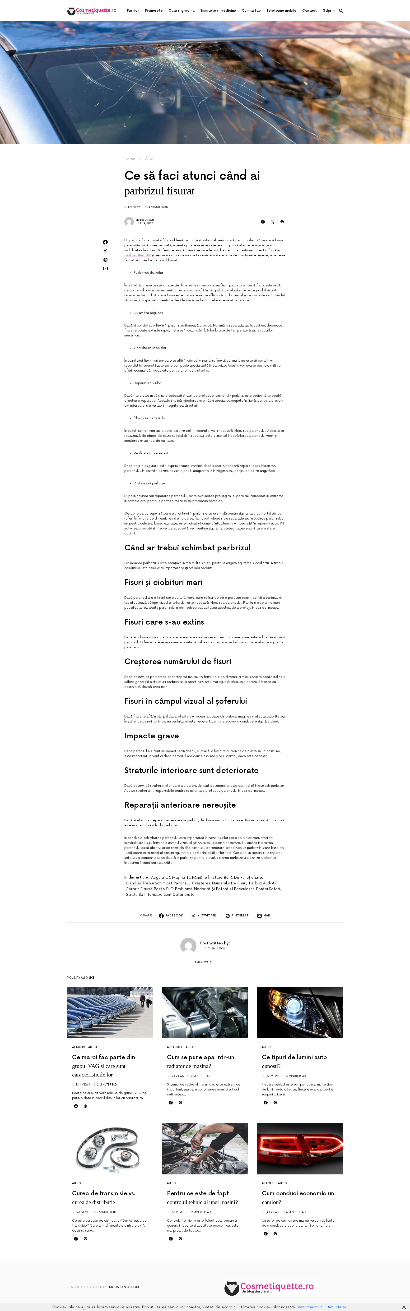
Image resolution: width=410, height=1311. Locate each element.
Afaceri (78, 1047)
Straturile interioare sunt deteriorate (160, 894)
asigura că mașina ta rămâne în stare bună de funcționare (206, 877)
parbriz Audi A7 (263, 883)
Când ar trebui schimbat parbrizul (157, 883)
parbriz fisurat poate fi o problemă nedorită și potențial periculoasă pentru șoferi (203, 889)
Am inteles (337, 1307)
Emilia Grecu (145, 219)
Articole (175, 1047)
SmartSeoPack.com (123, 1287)
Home (129, 158)
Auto (149, 158)
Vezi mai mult (310, 1307)
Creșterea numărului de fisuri (219, 883)
